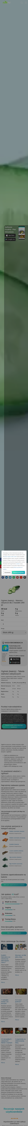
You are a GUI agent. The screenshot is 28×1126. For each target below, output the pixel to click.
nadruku (4, 569)
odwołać (18, 563)
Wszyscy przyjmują (18, 572)
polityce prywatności (18, 567)
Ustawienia (7, 572)
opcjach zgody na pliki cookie (10, 556)
